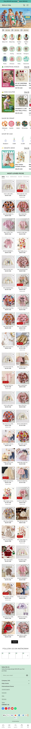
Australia (4, 692)
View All (26, 67)
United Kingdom (6, 689)
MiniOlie (17, 721)
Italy (3, 696)
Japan (3, 702)
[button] (27, 5)
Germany (4, 699)
